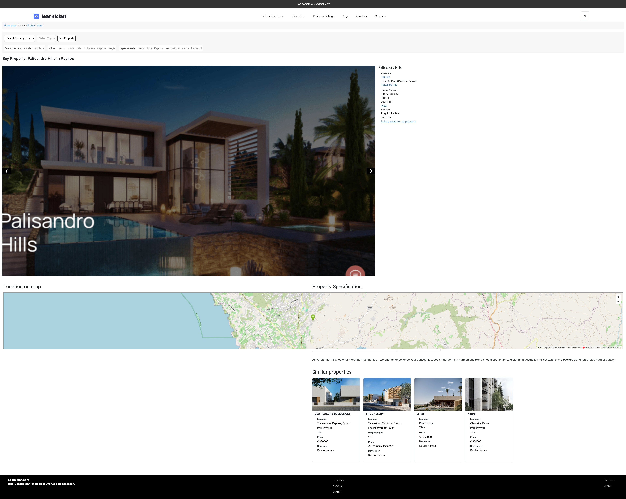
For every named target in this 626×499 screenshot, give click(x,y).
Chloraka (89, 48)
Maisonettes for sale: (19, 48)
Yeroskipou (173, 48)
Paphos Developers (272, 16)
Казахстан (609, 480)
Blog (345, 16)
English (31, 25)
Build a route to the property (398, 121)
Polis (62, 48)
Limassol (196, 48)
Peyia (112, 48)
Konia (70, 48)
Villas (39, 25)
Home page (10, 25)
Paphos (39, 48)
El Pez (420, 413)
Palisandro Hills (389, 84)
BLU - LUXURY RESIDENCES (332, 413)
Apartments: (128, 48)
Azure (472, 413)
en (585, 16)
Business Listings (323, 16)
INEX (384, 105)
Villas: (53, 48)
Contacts (380, 16)
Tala (78, 48)
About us (361, 16)
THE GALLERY (375, 413)
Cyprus (607, 485)
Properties (298, 16)
